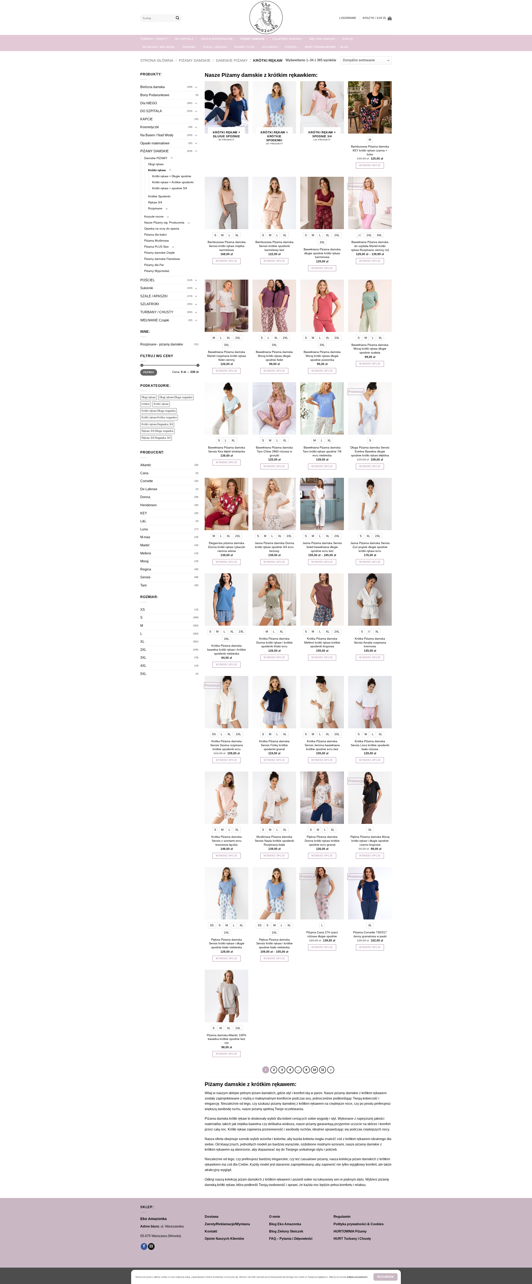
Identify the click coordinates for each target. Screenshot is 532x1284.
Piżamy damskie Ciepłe (159, 252)
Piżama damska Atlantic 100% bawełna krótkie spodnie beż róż (226, 1038)
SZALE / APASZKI (215, 47)
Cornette (146, 481)
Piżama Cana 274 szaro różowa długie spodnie (322, 934)
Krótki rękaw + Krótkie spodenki (172, 182)
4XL (143, 665)
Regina (145, 569)
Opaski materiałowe (217, 39)
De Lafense (148, 489)
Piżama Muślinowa (156, 240)
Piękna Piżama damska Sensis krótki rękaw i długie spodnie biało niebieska (226, 943)
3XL (143, 657)
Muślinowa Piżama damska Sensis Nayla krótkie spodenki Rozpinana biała (274, 840)
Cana (144, 473)
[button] (347, 18)
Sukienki (189, 47)
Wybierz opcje (370, 165)
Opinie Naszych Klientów (224, 1238)
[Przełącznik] (195, 87)
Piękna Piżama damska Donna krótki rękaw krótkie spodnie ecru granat (322, 840)
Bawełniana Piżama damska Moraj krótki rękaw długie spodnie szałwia (369, 348)
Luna (144, 529)
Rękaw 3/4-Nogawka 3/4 (156, 437)
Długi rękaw (156, 164)
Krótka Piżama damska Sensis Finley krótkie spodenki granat (274, 745)
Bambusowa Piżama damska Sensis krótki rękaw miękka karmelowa (227, 245)
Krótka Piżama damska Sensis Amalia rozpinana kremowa (370, 642)
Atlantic (145, 465)
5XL (143, 674)
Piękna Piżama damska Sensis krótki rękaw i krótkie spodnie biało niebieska (274, 943)
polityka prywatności (357, 1277)
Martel (144, 545)
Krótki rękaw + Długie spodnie (171, 176)
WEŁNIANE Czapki (154, 320)
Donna (145, 497)
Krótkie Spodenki (159, 196)
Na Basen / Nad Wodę (159, 47)
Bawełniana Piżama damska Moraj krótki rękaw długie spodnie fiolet (274, 355)
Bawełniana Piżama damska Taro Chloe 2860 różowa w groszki (274, 451)
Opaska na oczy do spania (161, 228)
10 (314, 1069)
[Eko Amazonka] (266, 17)
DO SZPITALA (184, 39)
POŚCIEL (291, 47)
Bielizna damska (322, 39)
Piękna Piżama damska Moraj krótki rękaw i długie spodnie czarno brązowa (369, 840)
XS (142, 609)
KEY (143, 513)
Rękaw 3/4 (155, 202)
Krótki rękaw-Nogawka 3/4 (157, 424)
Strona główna (156, 60)
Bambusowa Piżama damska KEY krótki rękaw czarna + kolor (370, 150)
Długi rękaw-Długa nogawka (175, 397)
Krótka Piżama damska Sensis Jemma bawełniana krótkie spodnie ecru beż (322, 745)
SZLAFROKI (149, 304)
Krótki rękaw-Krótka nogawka (159, 417)
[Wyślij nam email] (151, 1246)
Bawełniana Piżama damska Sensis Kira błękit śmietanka (226, 449)
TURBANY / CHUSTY (153, 39)
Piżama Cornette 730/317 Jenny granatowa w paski (370, 934)
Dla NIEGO (269, 47)
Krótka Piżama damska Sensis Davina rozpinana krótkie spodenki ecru (226, 745)
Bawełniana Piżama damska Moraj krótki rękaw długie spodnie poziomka (322, 355)
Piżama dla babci (155, 234)
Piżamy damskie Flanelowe (162, 258)
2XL (143, 649)
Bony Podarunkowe (320, 47)
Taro (143, 585)
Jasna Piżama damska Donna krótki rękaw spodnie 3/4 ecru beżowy (274, 546)
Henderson (148, 505)
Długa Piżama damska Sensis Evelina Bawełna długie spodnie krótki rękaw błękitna (369, 451)
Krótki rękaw (157, 170)
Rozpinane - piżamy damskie (161, 344)
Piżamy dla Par (154, 265)
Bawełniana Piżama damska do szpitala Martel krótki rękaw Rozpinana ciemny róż (370, 245)
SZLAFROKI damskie (287, 39)
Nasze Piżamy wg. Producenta (164, 222)
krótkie (146, 403)
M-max (145, 537)
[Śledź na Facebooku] (144, 1246)
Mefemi (145, 553)
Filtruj (148, 372)
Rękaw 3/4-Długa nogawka (157, 431)
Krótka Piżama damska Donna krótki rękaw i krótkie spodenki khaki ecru (274, 642)
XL (142, 641)
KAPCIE (347, 39)
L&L (143, 521)
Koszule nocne (154, 216)
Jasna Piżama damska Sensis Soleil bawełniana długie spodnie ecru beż (322, 546)
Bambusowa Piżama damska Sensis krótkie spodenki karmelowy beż (274, 245)
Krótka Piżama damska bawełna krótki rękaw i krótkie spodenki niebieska (226, 649)
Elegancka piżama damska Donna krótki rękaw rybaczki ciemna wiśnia (226, 546)
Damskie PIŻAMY (232, 60)
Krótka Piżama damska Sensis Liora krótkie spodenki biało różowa (370, 745)
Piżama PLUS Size (156, 246)
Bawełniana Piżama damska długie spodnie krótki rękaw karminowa (322, 253)
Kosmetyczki (244, 47)
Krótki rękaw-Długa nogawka (159, 410)
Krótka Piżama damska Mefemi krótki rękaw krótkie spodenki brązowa (322, 642)
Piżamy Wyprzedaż (156, 271)
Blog (344, 47)
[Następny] (330, 1069)
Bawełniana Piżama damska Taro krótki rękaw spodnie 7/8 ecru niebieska (322, 451)
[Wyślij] (177, 18)
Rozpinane (155, 208)
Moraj (144, 561)
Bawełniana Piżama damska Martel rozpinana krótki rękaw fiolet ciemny (226, 355)
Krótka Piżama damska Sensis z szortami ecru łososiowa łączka (226, 840)
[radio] (370, 139)
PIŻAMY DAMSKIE (252, 39)
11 (322, 1069)
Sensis (145, 577)
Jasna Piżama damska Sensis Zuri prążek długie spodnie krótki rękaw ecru (370, 546)
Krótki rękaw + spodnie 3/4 (169, 188)
